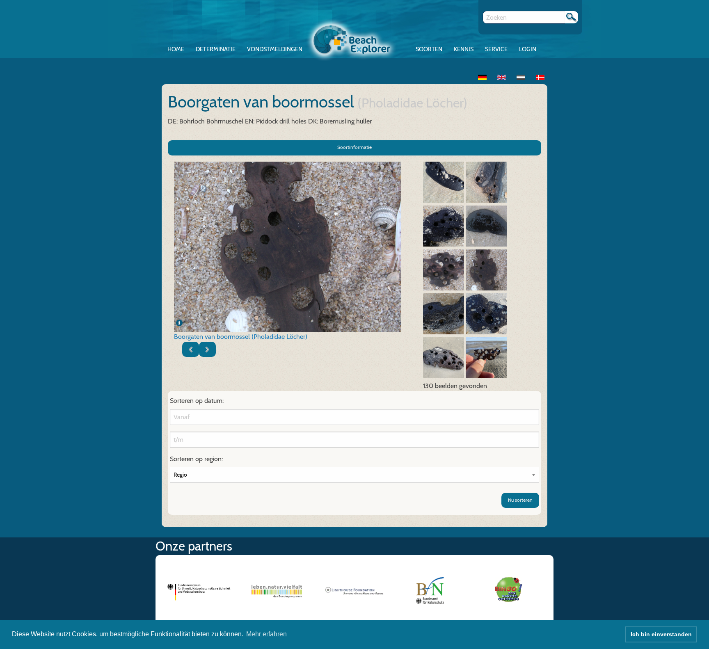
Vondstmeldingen (274, 49)
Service (496, 49)
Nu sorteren (520, 500)
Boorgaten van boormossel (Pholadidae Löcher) (240, 336)
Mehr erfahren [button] (266, 634)
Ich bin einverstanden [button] (661, 634)
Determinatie (216, 49)
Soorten (429, 49)
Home (175, 49)
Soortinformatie (354, 147)
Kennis (463, 49)
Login (527, 49)
